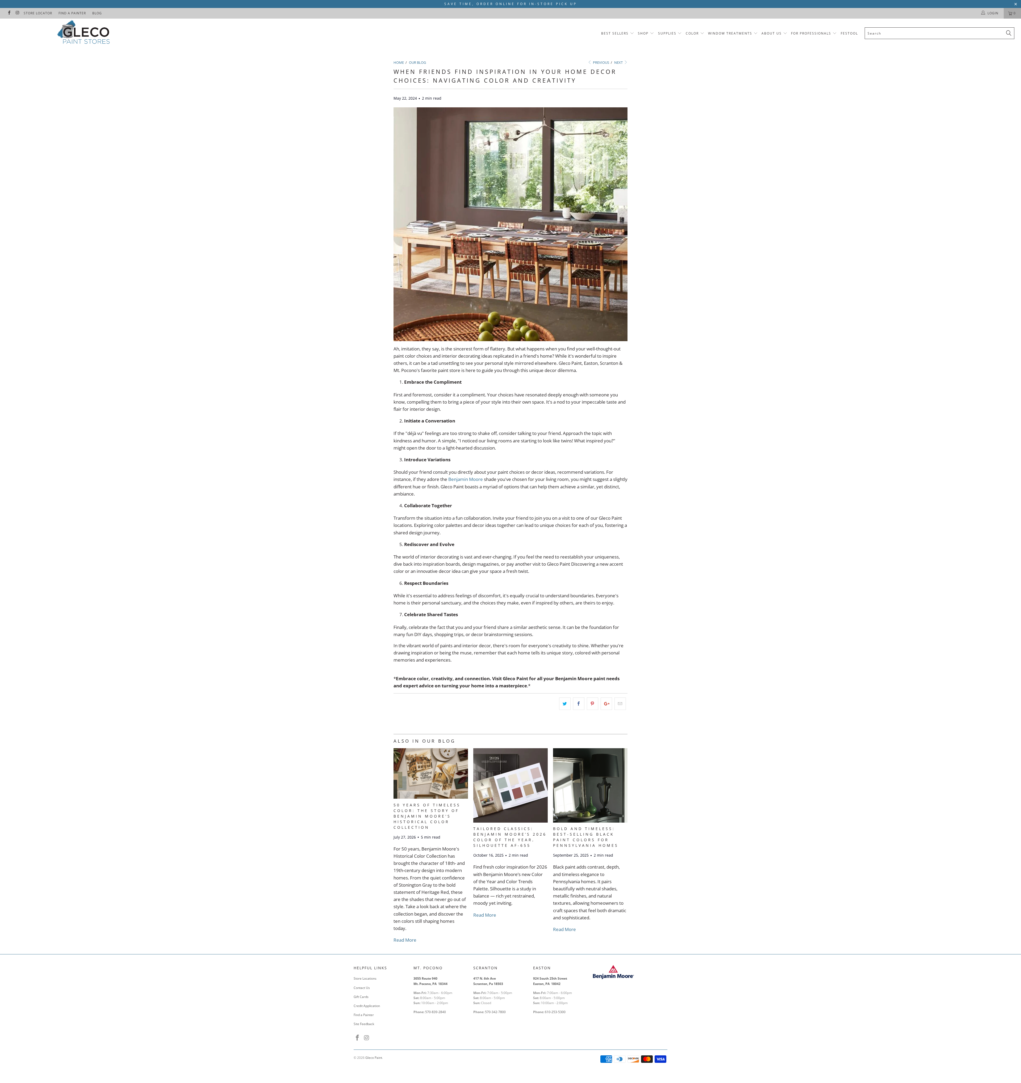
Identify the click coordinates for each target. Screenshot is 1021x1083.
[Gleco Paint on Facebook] (9, 13)
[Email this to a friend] (620, 703)
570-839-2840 (435, 1012)
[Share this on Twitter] (565, 703)
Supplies (667, 33)
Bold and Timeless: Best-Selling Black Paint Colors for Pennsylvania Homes (585, 837)
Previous (600, 62)
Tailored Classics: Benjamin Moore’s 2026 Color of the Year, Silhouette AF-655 (510, 837)
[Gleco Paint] (84, 33)
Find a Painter (72, 13)
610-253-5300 (555, 1012)
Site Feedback (364, 1024)
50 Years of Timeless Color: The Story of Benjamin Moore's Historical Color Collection (427, 816)
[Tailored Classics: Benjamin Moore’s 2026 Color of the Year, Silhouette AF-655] (510, 821)
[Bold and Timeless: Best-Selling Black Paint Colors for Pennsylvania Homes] (590, 821)
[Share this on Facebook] (578, 703)
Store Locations (365, 978)
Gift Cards (361, 997)
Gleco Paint (373, 1057)
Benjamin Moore (465, 479)
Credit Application (367, 1006)
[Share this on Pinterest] (592, 703)
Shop (643, 33)
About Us (772, 33)
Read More (405, 940)
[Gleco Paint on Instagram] (17, 13)
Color (692, 33)
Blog (97, 13)
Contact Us (362, 987)
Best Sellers (615, 33)
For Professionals (811, 33)
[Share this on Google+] (606, 703)
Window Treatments (730, 33)
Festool (849, 33)
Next (619, 62)
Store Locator (38, 13)
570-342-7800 (496, 1012)
